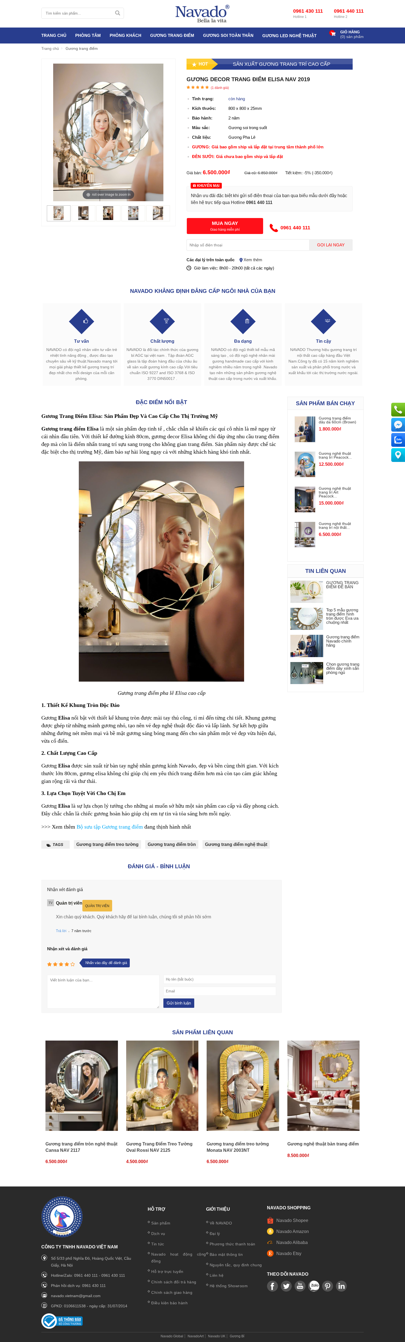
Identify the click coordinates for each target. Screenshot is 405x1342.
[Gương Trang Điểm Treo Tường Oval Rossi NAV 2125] (162, 1086)
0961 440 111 (349, 11)
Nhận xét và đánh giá (67, 948)
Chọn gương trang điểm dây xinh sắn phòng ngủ (342, 668)
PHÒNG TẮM (88, 35)
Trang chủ (53, 35)
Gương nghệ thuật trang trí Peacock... (335, 455)
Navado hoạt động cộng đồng (178, 1257)
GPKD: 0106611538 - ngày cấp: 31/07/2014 (89, 1306)
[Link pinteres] (327, 1286)
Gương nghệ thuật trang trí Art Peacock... (335, 492)
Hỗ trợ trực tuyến (167, 1271)
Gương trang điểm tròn (172, 844)
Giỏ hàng (350, 32)
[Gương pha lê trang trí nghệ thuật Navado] (202, 14)
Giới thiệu (218, 1209)
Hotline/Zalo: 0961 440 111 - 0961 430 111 (88, 1275)
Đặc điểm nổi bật (161, 402)
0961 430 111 (308, 11)
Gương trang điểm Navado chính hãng (343, 641)
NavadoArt (196, 1336)
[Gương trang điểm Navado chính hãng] (306, 646)
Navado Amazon (292, 1231)
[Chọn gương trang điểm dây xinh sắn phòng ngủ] (306, 673)
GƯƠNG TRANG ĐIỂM (172, 35)
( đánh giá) (220, 88)
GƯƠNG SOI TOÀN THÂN (228, 35)
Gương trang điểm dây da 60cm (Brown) (337, 420)
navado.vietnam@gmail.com (76, 1296)
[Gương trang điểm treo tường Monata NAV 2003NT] (243, 1086)
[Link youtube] (272, 1286)
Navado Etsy (288, 1253)
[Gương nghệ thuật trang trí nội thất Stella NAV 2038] (305, 545)
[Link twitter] (286, 1286)
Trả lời (61, 931)
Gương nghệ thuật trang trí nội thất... (335, 525)
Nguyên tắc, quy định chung (236, 1265)
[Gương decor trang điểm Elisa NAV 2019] (59, 218)
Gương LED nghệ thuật (289, 35)
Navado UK (216, 1336)
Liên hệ (217, 1275)
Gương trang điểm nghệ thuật (236, 844)
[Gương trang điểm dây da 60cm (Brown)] (305, 440)
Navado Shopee (292, 1220)
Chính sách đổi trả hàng (173, 1282)
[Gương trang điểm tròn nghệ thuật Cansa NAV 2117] (81, 1086)
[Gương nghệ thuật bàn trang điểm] (323, 1086)
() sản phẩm (352, 37)
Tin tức (157, 1244)
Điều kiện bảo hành (169, 1303)
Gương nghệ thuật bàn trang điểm (323, 1144)
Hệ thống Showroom (229, 1286)
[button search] (117, 13)
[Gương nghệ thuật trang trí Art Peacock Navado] (305, 510)
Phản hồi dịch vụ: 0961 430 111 (78, 1285)
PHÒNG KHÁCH (125, 35)
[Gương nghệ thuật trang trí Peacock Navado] (305, 475)
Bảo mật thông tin (226, 1254)
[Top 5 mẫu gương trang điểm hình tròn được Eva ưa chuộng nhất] (306, 619)
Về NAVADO (221, 1223)
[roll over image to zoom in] (108, 132)
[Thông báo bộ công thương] (62, 1327)
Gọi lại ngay (331, 245)
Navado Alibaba (292, 1242)
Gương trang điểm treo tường (107, 844)
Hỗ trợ (156, 1209)
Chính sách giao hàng (171, 1292)
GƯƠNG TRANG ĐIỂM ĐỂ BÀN (342, 584)
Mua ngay (225, 223)
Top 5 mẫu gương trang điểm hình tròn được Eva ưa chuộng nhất (342, 616)
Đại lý (215, 1233)
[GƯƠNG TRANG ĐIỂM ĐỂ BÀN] (306, 592)
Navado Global (172, 1336)
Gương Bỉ (237, 1336)
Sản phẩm (160, 1223)
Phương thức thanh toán (232, 1244)
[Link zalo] (313, 1286)
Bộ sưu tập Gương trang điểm (110, 827)
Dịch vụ (158, 1233)
